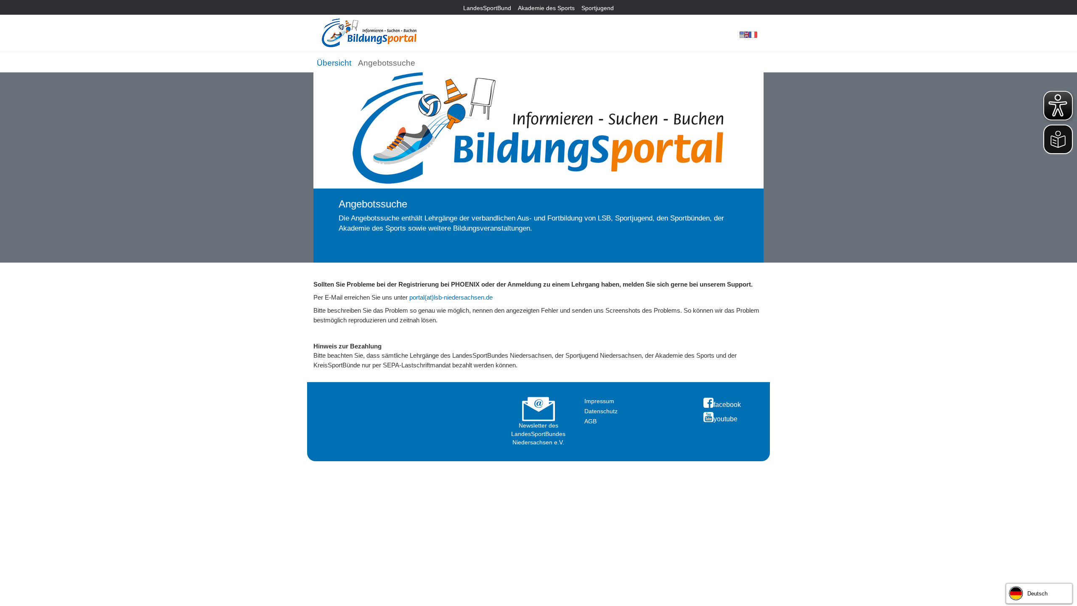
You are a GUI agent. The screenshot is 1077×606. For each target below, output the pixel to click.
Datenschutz (601, 411)
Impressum (599, 401)
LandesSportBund (487, 8)
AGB (590, 421)
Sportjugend (597, 8)
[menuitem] (334, 61)
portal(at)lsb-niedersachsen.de (451, 297)
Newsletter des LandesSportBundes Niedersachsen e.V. (538, 434)
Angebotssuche (386, 62)
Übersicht (334, 62)
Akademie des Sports (546, 8)
